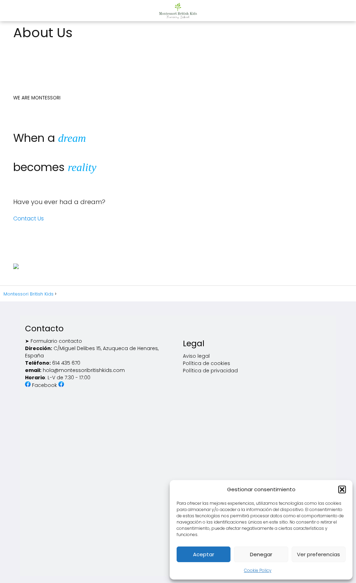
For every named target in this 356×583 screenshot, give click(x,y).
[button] (342, 489)
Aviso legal (196, 356)
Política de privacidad (210, 370)
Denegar (261, 554)
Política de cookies (206, 363)
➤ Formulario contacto (53, 341)
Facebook (45, 385)
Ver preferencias (318, 554)
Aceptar (203, 554)
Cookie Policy (258, 570)
